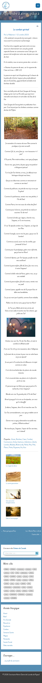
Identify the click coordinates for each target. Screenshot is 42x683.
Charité (29, 587)
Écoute (25, 576)
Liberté (34, 442)
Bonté (18, 590)
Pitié (33, 445)
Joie (35, 569)
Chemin (7, 597)
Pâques (5, 636)
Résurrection (8, 587)
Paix (17, 583)
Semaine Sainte (8, 632)
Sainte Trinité (7, 642)
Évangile (14, 597)
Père (30, 445)
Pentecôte (6, 639)
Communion (8, 442)
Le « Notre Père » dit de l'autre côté (33, 531)
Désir (24, 587)
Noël (4, 616)
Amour (13, 569)
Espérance (13, 594)
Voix (24, 447)
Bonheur (19, 439)
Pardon (25, 579)
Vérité (19, 576)
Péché (26, 445)
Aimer (13, 439)
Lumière (6, 445)
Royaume (16, 447)
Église (6, 569)
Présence (21, 594)
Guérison (21, 442)
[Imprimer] (37, 26)
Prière (11, 447)
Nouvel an (6, 623)
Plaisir (6, 447)
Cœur (24, 439)
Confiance (29, 594)
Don (17, 572)
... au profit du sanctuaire (11, 661)
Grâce (15, 442)
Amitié (19, 579)
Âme (12, 583)
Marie (6, 576)
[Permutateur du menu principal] (38, 5)
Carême (5, 629)
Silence (6, 572)
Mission (25, 590)
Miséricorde (19, 445)
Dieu (31, 580)
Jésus (31, 572)
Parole (12, 590)
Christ (6, 583)
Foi (12, 572)
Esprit (6, 579)
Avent (5, 613)
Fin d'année (7, 620)
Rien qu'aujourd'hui (8, 531)
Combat (29, 439)
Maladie (12, 445)
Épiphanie (6, 626)
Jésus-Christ (17, 587)
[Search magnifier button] (36, 553)
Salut (6, 594)
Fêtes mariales (8, 645)
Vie (21, 447)
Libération (27, 442)
